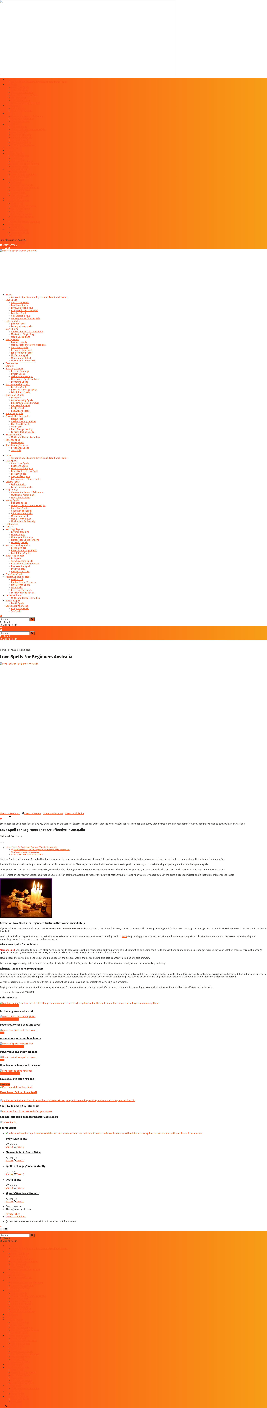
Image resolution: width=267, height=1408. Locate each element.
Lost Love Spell (18, 97)
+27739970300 (9, 245)
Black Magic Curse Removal (25, 187)
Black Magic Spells (15, 179)
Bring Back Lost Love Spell (24, 95)
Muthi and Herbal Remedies (25, 222)
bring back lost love (10, 1073)
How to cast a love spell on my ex (20, 1065)
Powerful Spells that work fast (18, 1051)
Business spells (19, 127)
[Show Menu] (1, 627)
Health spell (17, 203)
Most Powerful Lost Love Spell (18, 1092)
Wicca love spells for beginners (26, 852)
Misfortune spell (19, 140)
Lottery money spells (22, 111)
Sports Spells (8, 1127)
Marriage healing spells (18, 169)
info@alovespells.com (13, 242)
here (124, 936)
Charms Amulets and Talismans (27, 116)
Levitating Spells (19, 166)
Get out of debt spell (21, 134)
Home (9, 79)
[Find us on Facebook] (1, 248)
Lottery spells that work (12, 1046)
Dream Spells (18, 158)
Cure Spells (17, 211)
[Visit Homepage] (18, 250)
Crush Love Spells (20, 87)
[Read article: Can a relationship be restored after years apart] (133, 1111)
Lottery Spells (13, 105)
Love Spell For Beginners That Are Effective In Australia (32, 847)
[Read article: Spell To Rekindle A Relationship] (133, 1100)
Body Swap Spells (14, 198)
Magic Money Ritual (21, 142)
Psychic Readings (20, 156)
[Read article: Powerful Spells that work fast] (133, 1043)
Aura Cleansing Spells (22, 185)
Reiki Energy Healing (21, 214)
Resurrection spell (20, 190)
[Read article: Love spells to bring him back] (133, 1070)
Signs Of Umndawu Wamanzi (22, 1193)
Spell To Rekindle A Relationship (19, 1106)
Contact (9, 150)
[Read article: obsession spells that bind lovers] (133, 1030)
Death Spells (17, 227)
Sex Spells (16, 235)
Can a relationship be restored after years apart (29, 1116)
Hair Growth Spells (20, 208)
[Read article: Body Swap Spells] (136, 1133)
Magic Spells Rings (20, 121)
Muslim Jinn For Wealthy (23, 145)
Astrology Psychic (14, 153)
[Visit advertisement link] (87, 74)
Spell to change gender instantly (25, 1166)
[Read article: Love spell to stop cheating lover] (133, 1016)
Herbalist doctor (14, 219)
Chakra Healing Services (23, 206)
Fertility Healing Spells (22, 216)
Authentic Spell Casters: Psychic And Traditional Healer (39, 82)
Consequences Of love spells (25, 103)
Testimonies (12, 148)
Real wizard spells (20, 195)
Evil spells (16, 182)
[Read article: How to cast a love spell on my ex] (133, 1057)
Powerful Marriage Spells (24, 174)
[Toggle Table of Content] (2, 842)
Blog (2, 1033)
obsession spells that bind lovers (20, 1038)
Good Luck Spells (19, 132)
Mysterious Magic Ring (22, 119)
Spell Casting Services (17, 230)
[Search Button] (1, 616)
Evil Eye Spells (18, 193)
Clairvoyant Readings (22, 161)
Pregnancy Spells (20, 232)
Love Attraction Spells (22, 92)
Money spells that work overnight (28, 129)
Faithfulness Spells (20, 177)
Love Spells (11, 84)
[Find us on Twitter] (5, 248)
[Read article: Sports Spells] (133, 1122)
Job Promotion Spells (22, 137)
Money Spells (12, 124)
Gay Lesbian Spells (20, 100)
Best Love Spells (19, 90)
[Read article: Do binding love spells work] (133, 1003)
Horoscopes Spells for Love (25, 164)
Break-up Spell (18, 171)
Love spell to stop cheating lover (20, 1024)
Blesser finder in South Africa (23, 1152)
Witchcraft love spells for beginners (28, 854)
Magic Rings (12, 113)
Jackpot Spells (18, 108)
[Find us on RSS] (9, 248)
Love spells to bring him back (17, 1078)
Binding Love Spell (9, 1005)
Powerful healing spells (17, 200)
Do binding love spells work (17, 1011)
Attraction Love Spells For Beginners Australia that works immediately (42, 850)
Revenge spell (13, 224)
